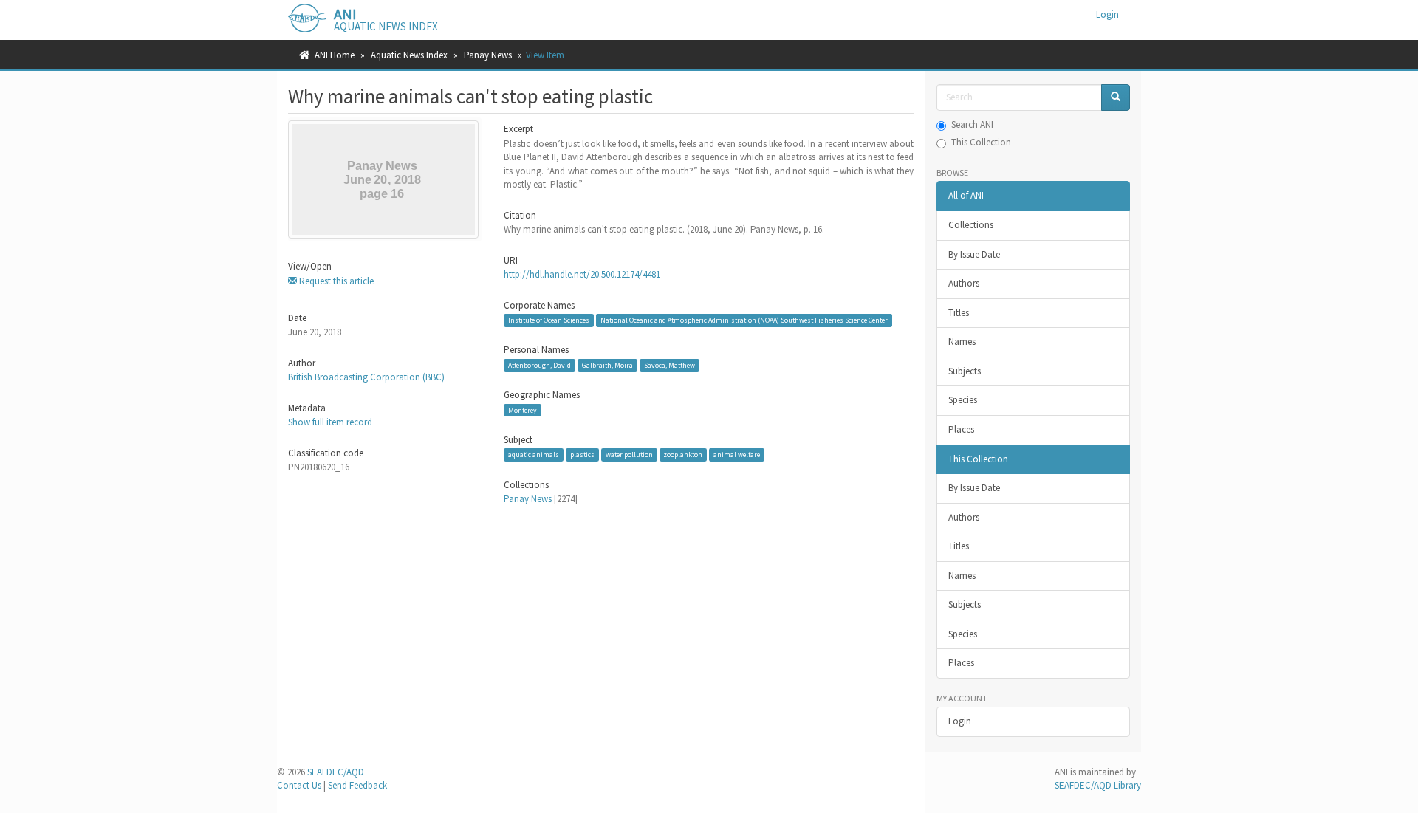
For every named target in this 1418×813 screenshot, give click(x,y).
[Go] (1115, 98)
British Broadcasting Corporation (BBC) (366, 377)
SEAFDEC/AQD (335, 772)
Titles (958, 312)
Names (962, 341)
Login (959, 721)
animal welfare (736, 454)
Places (961, 429)
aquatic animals (533, 454)
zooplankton (682, 454)
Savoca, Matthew (669, 365)
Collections (970, 225)
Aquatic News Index (409, 55)
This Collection (981, 142)
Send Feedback (357, 785)
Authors (963, 283)
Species (962, 400)
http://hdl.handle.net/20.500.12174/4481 (582, 274)
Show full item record (330, 422)
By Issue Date (974, 254)
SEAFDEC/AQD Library (1098, 785)
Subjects (964, 371)
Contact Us (299, 785)
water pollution (629, 454)
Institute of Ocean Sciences (548, 320)
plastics (582, 454)
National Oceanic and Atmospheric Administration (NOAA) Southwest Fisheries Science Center (744, 320)
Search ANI (972, 124)
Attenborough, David (539, 365)
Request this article (335, 281)
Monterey (522, 410)
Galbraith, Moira (607, 365)
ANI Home (334, 55)
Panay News (488, 55)
